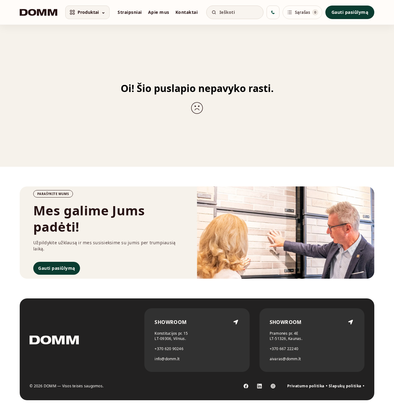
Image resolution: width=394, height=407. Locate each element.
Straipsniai (130, 12)
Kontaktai (186, 12)
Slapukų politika (345, 386)
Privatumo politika (305, 386)
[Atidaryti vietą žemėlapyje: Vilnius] (235, 340)
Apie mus (158, 12)
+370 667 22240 (284, 348)
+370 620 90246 (169, 348)
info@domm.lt (167, 358)
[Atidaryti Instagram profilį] (273, 386)
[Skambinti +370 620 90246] (273, 12)
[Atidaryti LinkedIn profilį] (259, 386)
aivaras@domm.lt (285, 358)
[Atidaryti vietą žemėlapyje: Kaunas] (350, 340)
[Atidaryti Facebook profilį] (246, 386)
